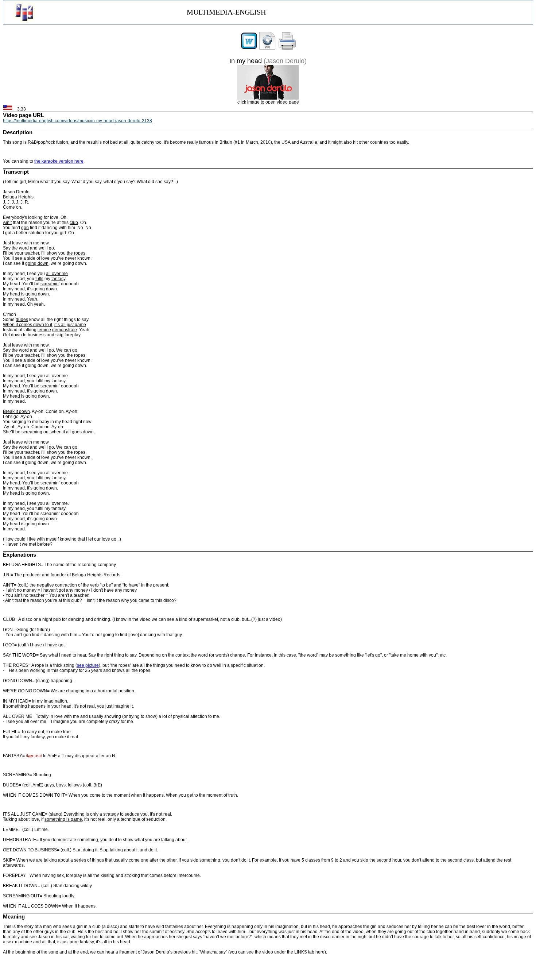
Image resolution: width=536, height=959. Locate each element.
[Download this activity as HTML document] (267, 48)
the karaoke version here (58, 161)
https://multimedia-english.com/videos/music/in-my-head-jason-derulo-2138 (77, 120)
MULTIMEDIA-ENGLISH (226, 12)
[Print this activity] (287, 48)
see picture (88, 665)
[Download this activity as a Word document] (249, 48)
